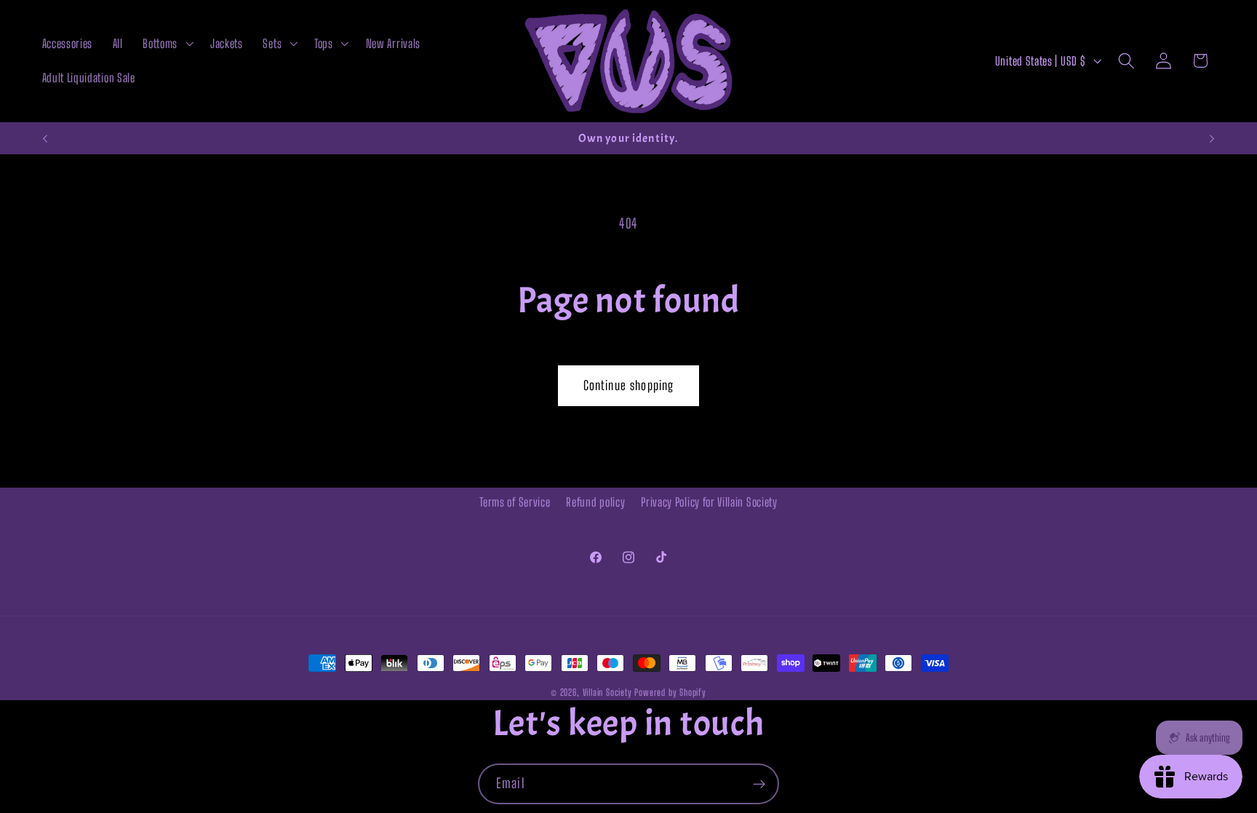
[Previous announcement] (45, 138)
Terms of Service (514, 502)
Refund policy (595, 502)
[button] (167, 43)
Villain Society (607, 692)
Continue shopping (628, 385)
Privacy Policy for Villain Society (709, 502)
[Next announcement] (1212, 138)
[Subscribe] (759, 784)
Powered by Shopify (670, 692)
